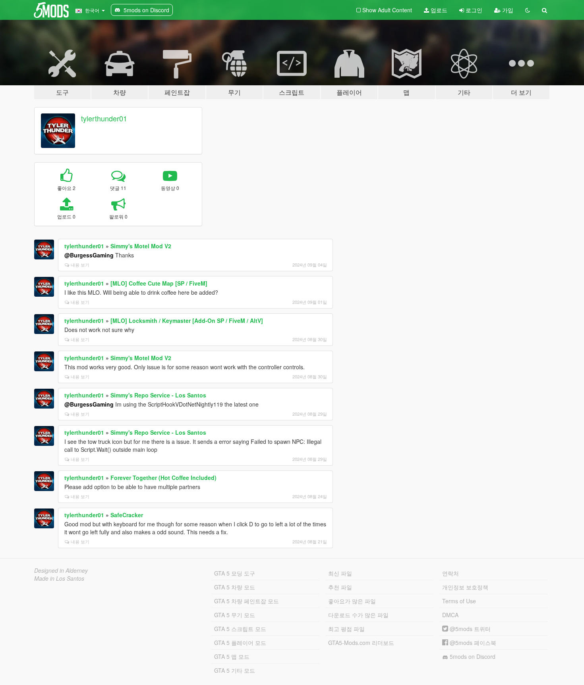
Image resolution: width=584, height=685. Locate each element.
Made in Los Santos (59, 578)
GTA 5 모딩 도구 (234, 573)
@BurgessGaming (89, 255)
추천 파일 (340, 587)
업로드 (438, 10)
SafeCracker (126, 515)
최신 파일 (340, 573)
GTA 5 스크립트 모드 (240, 629)
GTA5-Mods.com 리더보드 (361, 643)
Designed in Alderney (61, 570)
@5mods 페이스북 (472, 643)
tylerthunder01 (104, 118)
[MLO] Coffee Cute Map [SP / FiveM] (158, 283)
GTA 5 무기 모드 (234, 615)
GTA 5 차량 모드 (234, 587)
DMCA (450, 615)
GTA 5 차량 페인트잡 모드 (246, 601)
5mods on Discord (471, 656)
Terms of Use (459, 601)
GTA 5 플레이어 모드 (240, 643)
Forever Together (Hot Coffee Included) (163, 478)
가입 (507, 10)
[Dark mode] (527, 10)
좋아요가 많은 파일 (352, 601)
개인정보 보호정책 (465, 587)
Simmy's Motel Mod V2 (140, 246)
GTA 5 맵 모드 (231, 656)
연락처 (450, 573)
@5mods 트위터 (469, 629)
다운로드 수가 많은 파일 (358, 615)
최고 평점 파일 (346, 629)
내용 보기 (80, 264)
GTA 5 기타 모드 (234, 670)
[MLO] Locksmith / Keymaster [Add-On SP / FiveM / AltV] (186, 320)
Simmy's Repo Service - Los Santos (158, 395)
